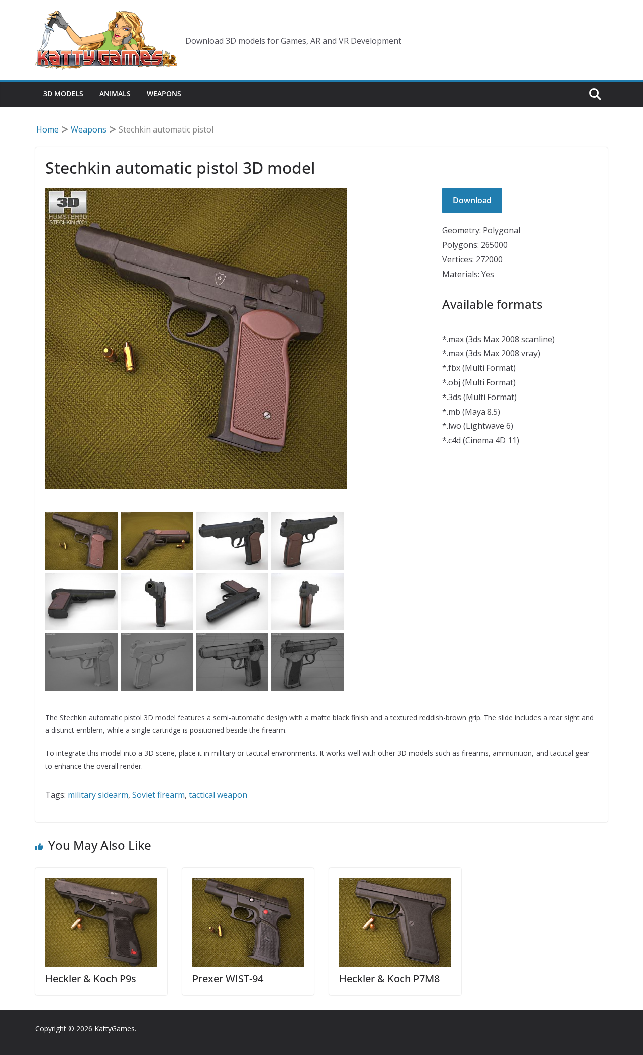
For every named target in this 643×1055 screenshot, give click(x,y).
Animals (115, 93)
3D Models (63, 93)
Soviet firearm (158, 794)
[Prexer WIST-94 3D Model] (248, 922)
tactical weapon (218, 794)
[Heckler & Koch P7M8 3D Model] (395, 922)
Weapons (164, 93)
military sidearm (98, 794)
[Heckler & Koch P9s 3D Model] (101, 922)
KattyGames (114, 1028)
